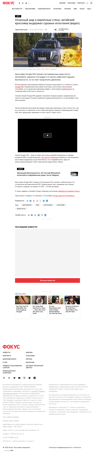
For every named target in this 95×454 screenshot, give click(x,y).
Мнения (62, 3)
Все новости (17, 9)
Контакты (77, 447)
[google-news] (29, 378)
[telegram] (14, 378)
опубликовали (66, 89)
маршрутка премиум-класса (69, 191)
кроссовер (61, 205)
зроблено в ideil (9, 450)
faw (38, 205)
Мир (75, 9)
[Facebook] (19, 3)
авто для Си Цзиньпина (50, 157)
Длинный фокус (9, 359)
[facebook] (4, 378)
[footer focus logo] (11, 347)
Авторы (29, 359)
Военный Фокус (44, 9)
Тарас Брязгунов (21, 29)
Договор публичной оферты (34, 367)
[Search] (91, 3)
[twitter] (9, 378)
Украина (67, 9)
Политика (57, 9)
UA (87, 3)
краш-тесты (21, 208)
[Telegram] (26, 3)
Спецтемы (71, 3)
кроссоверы (48, 205)
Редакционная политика (9, 372)
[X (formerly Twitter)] (22, 3)
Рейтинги (81, 3)
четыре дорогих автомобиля (63, 196)
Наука (82, 9)
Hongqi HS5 (19, 87)
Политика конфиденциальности (60, 447)
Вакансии (30, 362)
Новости (6, 352)
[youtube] (19, 378)
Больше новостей (47, 280)
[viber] (24, 378)
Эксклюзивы (30, 9)
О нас (5, 362)
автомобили (27, 205)
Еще (88, 9)
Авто (18, 16)
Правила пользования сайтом (12, 367)
